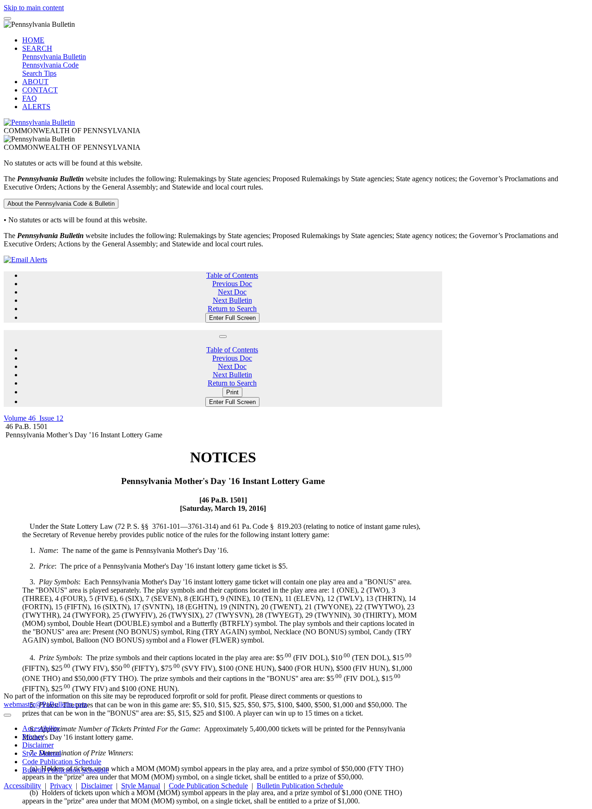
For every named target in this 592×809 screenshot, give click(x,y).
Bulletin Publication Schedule (65, 770)
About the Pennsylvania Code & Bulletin (61, 203)
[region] (223, 624)
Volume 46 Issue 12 (33, 418)
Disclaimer (38, 745)
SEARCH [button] (37, 48)
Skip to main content (34, 8)
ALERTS (36, 106)
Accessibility (41, 728)
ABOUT (35, 82)
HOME (33, 40)
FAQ (29, 98)
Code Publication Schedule (61, 762)
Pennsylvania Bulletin (54, 57)
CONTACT (40, 90)
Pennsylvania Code (50, 65)
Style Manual (41, 753)
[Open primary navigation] (7, 18)
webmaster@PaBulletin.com (45, 704)
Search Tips (39, 73)
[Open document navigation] (223, 336)
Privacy (33, 737)
